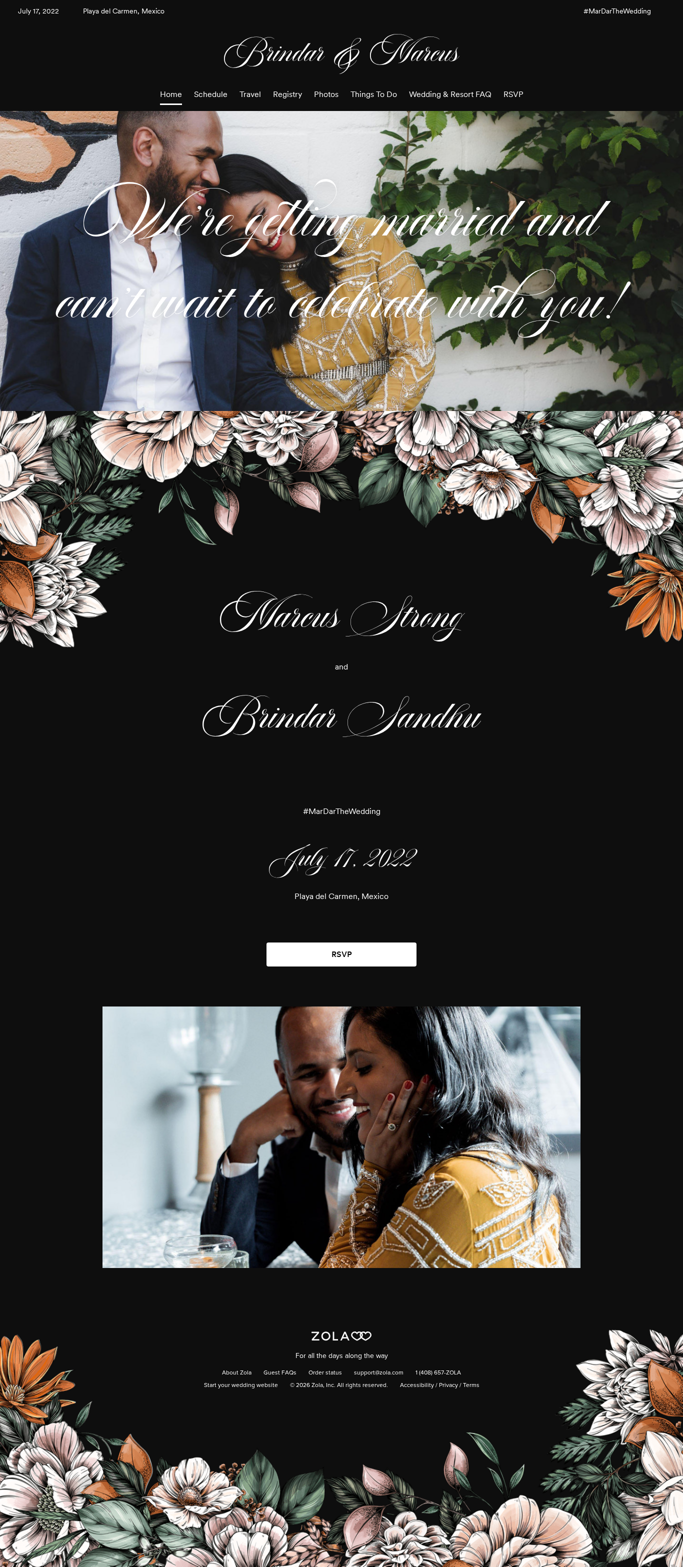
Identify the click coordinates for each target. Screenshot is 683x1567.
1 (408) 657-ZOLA (438, 1373)
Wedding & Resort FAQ (450, 94)
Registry (287, 94)
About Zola (237, 1373)
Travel (250, 94)
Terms (471, 1385)
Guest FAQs (280, 1373)
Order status (325, 1373)
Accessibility (417, 1385)
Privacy (448, 1385)
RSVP (514, 94)
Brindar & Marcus (342, 53)
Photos (326, 94)
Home (171, 94)
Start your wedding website (241, 1385)
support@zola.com (379, 1373)
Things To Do (373, 94)
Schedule (211, 94)
